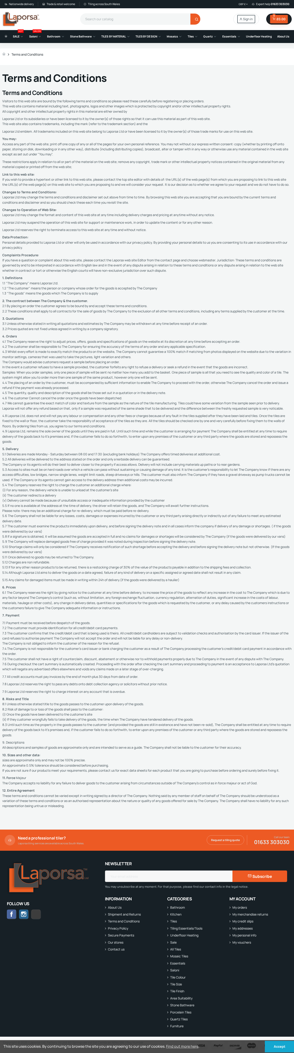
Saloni (174, 970)
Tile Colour (178, 977)
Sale (173, 942)
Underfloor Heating (184, 935)
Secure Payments (121, 935)
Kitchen (175, 914)
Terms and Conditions (124, 921)
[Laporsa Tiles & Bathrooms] (21, 19)
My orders (239, 907)
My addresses (242, 928)
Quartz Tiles (179, 1019)
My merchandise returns (250, 914)
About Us (115, 907)
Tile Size (176, 984)
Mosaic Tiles (179, 956)
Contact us (116, 949)
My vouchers (241, 942)
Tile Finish (177, 991)
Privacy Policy (118, 928)
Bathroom (177, 907)
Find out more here (182, 1046)
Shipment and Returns (124, 914)
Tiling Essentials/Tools (186, 928)
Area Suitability (181, 998)
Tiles (173, 921)
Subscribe (262, 876)
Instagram (24, 914)
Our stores (115, 942)
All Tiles (175, 949)
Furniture (177, 1026)
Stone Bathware (182, 1005)
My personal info (244, 935)
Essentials (177, 963)
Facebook (12, 914)
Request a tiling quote (225, 840)
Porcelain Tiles (180, 1012)
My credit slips (242, 921)
